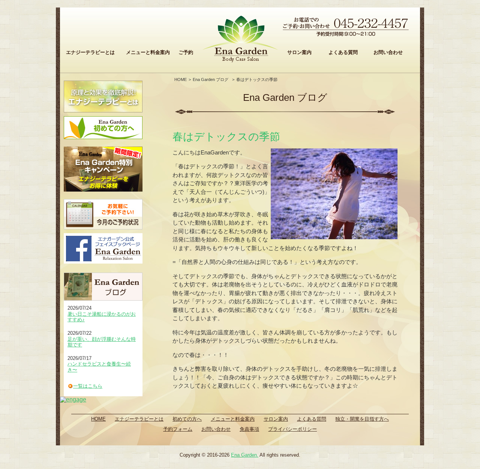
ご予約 (185, 52)
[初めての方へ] (103, 127)
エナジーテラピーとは (90, 52)
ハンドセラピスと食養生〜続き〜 (99, 367)
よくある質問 (343, 52)
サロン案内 (299, 52)
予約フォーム (177, 429)
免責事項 (249, 429)
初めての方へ (187, 419)
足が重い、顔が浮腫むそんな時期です (102, 342)
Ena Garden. (244, 455)
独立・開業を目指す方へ (362, 419)
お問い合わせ (388, 52)
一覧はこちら (87, 386)
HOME (180, 79)
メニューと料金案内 (148, 52)
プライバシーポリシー (292, 429)
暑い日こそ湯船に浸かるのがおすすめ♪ (102, 317)
